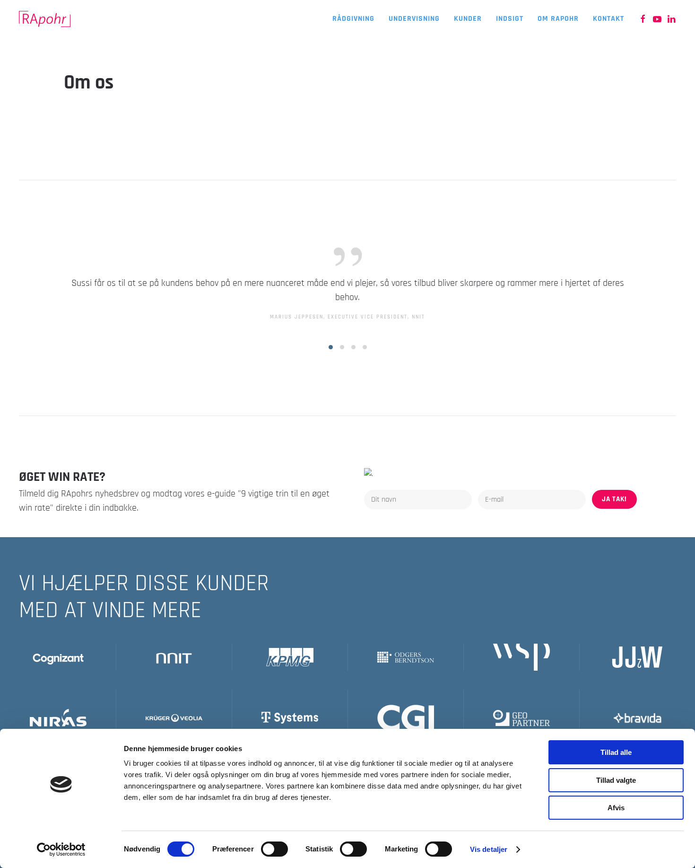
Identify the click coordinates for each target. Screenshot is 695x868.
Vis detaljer (488, 849)
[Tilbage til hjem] (46, 19)
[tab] (331, 347)
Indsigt (509, 19)
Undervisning (414, 19)
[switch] (274, 849)
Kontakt (608, 19)
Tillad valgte (616, 780)
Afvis (616, 808)
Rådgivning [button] (353, 19)
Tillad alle (616, 752)
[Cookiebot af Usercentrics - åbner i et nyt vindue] (61, 849)
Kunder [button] (468, 19)
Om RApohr (558, 19)
